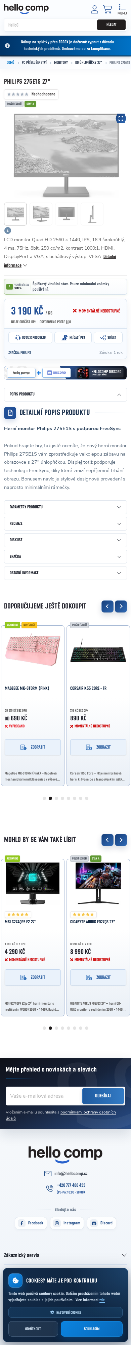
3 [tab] (56, 798)
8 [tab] (86, 798)
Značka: (19, 352)
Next (121, 606)
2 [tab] (50, 798)
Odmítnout (33, 1329)
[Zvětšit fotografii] (121, 118)
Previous (107, 606)
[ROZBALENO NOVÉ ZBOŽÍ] (33, 650)
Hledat (111, 25)
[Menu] (122, 9)
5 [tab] (68, 798)
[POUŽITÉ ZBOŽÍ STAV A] (98, 884)
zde (102, 1300)
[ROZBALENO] (33, 884)
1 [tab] (44, 798)
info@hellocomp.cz (70, 1173)
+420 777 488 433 (71, 1185)
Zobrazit (38, 747)
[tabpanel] (33, 703)
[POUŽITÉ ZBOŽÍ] (98, 650)
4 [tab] (62, 798)
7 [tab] (80, 798)
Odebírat (103, 1095)
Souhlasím (91, 1329)
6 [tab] (74, 798)
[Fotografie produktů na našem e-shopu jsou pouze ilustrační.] (7, 230)
